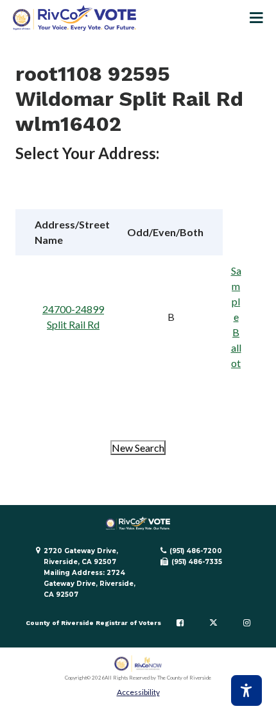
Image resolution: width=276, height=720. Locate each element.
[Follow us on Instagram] (246, 623)
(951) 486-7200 (195, 551)
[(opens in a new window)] (138, 664)
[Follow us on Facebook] (180, 623)
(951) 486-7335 (196, 562)
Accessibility (138, 692)
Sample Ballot (236, 316)
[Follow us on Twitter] (213, 623)
